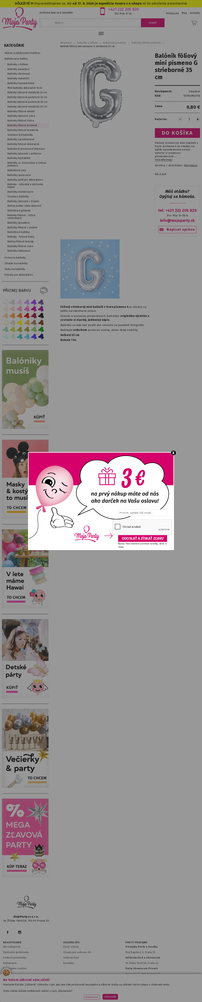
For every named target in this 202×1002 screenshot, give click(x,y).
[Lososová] (5, 309)
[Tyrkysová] (20, 336)
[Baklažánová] (41, 309)
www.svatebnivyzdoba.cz (92, 989)
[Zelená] (41, 330)
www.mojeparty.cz (29, 989)
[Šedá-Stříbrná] (12, 302)
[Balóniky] (26, 428)
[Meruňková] (12, 316)
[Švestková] (34, 302)
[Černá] (41, 316)
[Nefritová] (5, 330)
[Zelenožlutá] (12, 330)
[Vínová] (34, 316)
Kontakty (68, 963)
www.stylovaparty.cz (118, 994)
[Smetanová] (5, 323)
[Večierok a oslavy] (26, 786)
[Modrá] (34, 336)
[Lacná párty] (26, 876)
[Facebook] (7, 932)
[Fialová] (27, 302)
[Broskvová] (5, 316)
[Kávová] (34, 323)
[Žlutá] (20, 323)
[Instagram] (19, 932)
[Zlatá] (27, 323)
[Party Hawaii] (26, 607)
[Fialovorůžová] (41, 302)
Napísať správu (181, 230)
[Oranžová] (20, 316)
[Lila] (20, 302)
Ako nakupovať (12, 946)
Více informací (163, 159)
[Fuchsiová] (27, 309)
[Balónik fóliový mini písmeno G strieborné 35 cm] (100, 92)
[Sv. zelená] (34, 330)
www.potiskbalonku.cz (84, 994)
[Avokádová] (27, 330)
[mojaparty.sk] (26, 902)
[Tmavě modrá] (41, 336)
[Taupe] (12, 323)
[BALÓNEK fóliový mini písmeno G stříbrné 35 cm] (90, 297)
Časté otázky (71, 946)
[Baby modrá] (5, 336)
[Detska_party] (26, 697)
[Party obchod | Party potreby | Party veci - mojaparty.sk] (20, 19)
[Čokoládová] (41, 323)
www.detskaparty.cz (128, 989)
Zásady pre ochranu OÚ (77, 952)
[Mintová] (12, 336)
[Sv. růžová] (12, 309)
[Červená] (27, 316)
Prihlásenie (172, 13)
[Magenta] (34, 309)
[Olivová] (20, 330)
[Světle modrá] (27, 336)
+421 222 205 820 (123, 9)
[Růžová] (20, 309)
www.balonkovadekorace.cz (164, 989)
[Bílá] (5, 302)
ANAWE (138, 999)
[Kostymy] (26, 517)
